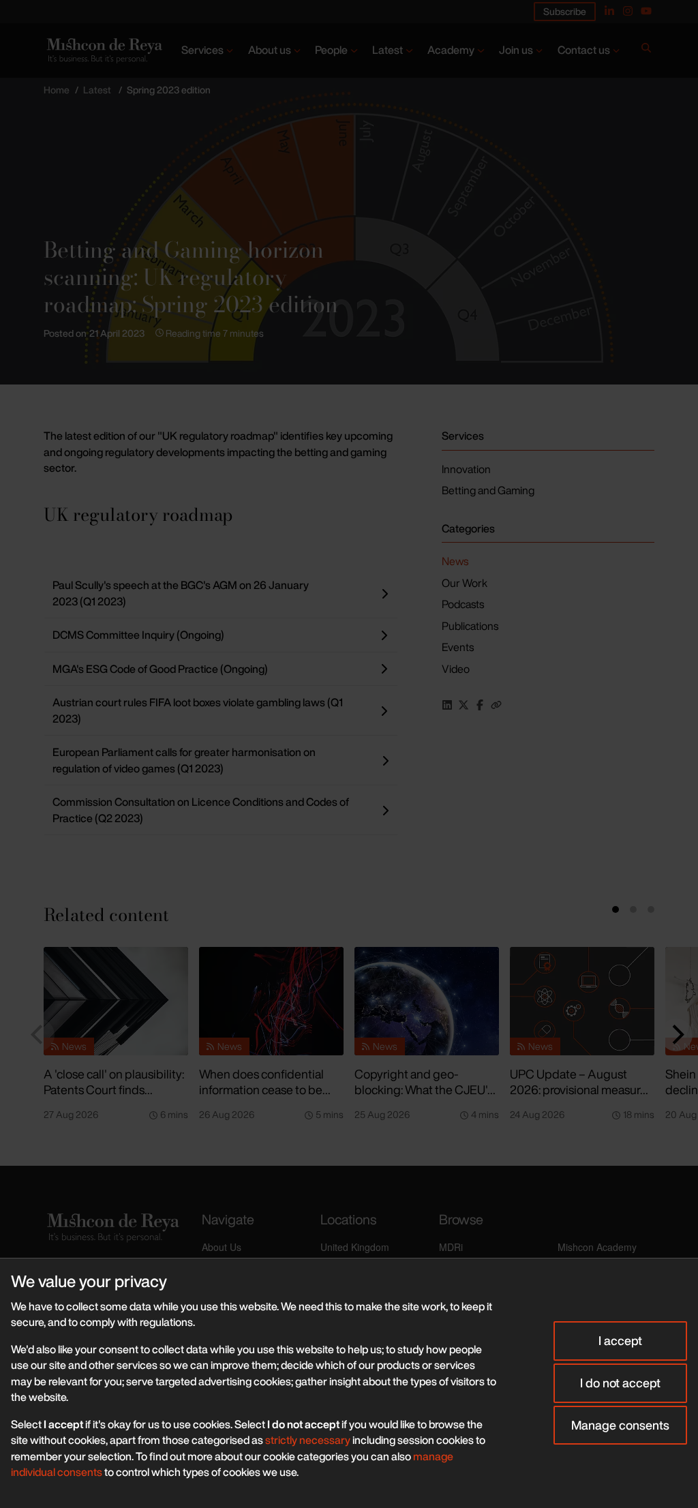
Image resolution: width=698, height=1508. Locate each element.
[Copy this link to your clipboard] (496, 704)
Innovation (466, 469)
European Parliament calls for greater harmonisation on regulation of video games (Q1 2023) (184, 760)
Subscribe (564, 11)
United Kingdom (354, 1247)
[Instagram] (628, 11)
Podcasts (463, 604)
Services (202, 50)
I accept (620, 1340)
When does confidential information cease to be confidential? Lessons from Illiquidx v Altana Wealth (269, 1097)
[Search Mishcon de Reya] (646, 50)
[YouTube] (646, 11)
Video (456, 669)
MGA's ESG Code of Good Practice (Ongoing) (160, 669)
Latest (387, 50)
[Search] (646, 50)
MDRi (451, 1247)
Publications (470, 626)
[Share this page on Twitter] (463, 704)
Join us (516, 50)
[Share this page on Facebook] (479, 704)
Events (458, 647)
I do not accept (620, 1382)
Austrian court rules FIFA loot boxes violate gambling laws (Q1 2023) (197, 710)
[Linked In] (609, 11)
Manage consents (620, 1425)
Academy (450, 50)
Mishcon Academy (597, 1247)
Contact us (584, 50)
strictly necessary (307, 1440)
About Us (221, 1247)
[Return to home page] (103, 50)
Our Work (464, 583)
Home (57, 89)
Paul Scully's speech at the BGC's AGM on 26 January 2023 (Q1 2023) (180, 593)
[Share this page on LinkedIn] (447, 704)
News (455, 561)
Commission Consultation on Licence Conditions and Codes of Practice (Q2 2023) (200, 810)
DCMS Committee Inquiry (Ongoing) (138, 635)
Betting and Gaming (488, 490)
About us (269, 50)
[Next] (676, 1035)
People (331, 50)
